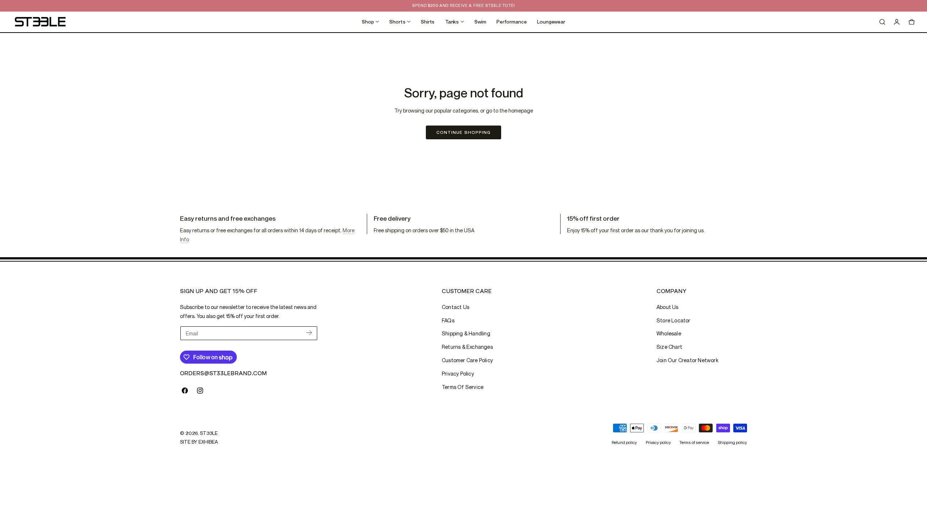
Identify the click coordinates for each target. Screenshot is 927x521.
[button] (882, 21)
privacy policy (458, 373)
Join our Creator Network (687, 360)
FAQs (448, 320)
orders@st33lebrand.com (223, 373)
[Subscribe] (309, 332)
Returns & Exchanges (467, 347)
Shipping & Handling (466, 333)
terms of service (462, 387)
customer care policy (467, 360)
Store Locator (674, 320)
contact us (455, 307)
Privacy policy (658, 442)
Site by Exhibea (199, 442)
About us (668, 307)
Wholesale (669, 333)
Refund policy (624, 442)
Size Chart (669, 347)
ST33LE (208, 433)
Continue (463, 132)
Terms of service (694, 442)
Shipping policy (732, 442)
